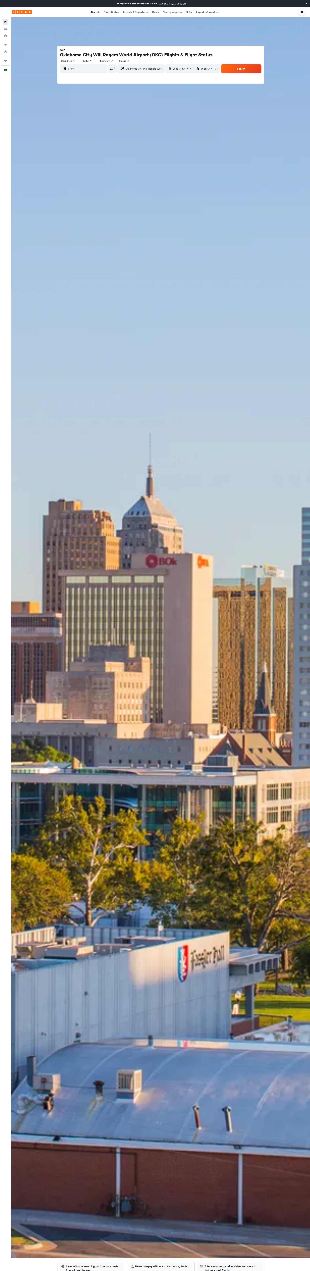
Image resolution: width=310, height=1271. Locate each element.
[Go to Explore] (5, 45)
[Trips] (5, 61)
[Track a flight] (5, 51)
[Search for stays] (5, 29)
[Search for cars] (5, 35)
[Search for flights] (5, 22)
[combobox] (68, 60)
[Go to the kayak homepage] (22, 12)
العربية (183, 3)
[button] (306, 3)
